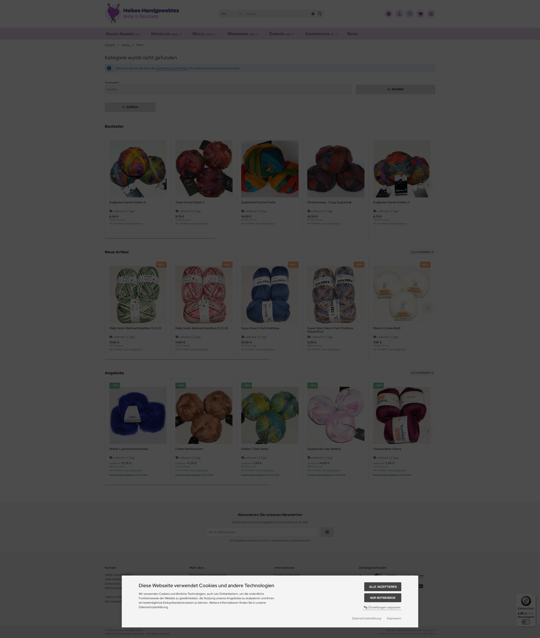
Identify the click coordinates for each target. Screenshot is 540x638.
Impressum (394, 618)
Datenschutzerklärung (366, 618)
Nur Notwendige (383, 597)
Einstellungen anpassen (384, 607)
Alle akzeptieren (383, 586)
